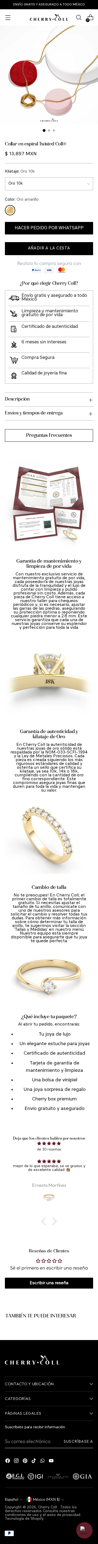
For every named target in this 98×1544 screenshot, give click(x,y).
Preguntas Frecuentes (49, 435)
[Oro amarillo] (10, 210)
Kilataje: (20, 172)
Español (11, 1499)
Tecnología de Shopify (24, 1519)
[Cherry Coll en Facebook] (8, 1462)
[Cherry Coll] (49, 17)
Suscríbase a (78, 1441)
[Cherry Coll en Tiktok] (34, 1462)
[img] (49, 1143)
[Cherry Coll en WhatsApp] (43, 1462)
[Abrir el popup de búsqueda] (78, 17)
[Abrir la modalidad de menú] (7, 17)
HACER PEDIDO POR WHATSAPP (49, 228)
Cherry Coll (48, 1507)
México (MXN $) (46, 1499)
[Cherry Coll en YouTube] (51, 1462)
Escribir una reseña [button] (49, 1283)
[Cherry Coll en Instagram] (17, 1462)
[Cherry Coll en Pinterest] (25, 1462)
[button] (45, 1221)
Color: (22, 200)
